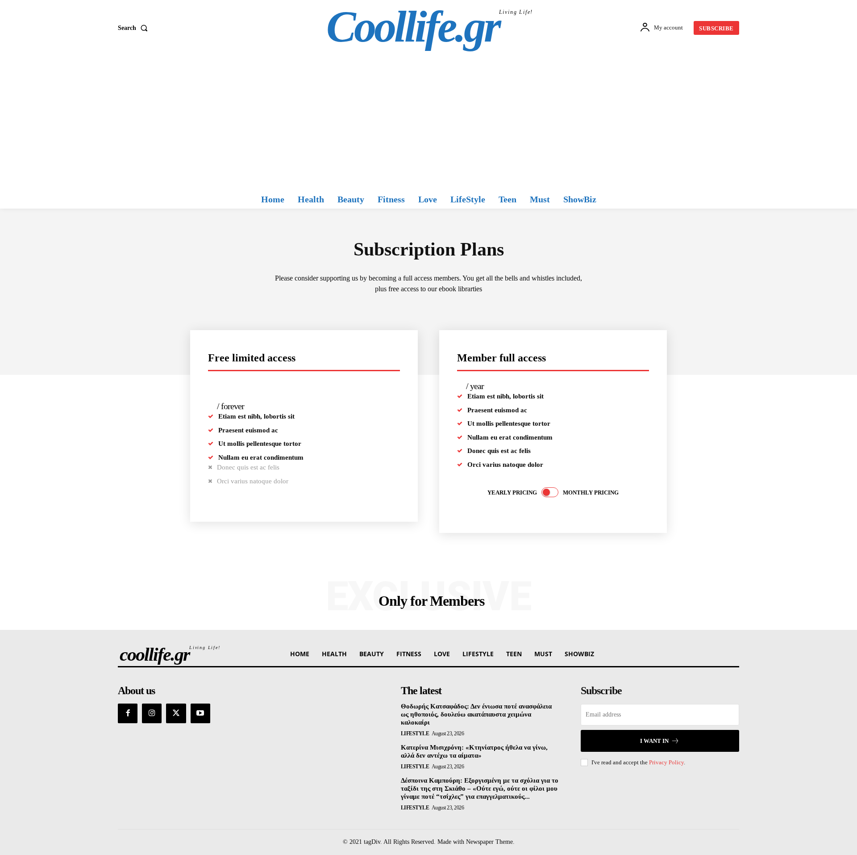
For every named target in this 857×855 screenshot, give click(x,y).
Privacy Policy (666, 762)
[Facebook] (127, 713)
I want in (654, 741)
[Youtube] (200, 713)
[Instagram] (152, 713)
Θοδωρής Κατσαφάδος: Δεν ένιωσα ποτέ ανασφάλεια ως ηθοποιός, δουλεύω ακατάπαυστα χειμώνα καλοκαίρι (476, 714)
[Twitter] (176, 713)
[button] (134, 28)
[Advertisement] (428, 122)
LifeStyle (415, 733)
